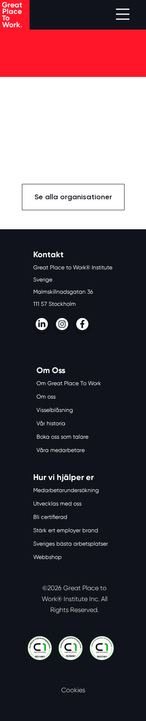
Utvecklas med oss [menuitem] (57, 503)
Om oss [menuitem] (46, 396)
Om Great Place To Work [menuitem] (68, 383)
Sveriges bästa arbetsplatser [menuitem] (70, 543)
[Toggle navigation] (123, 15)
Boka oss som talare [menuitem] (62, 436)
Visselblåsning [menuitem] (54, 410)
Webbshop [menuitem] (47, 557)
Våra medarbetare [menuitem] (60, 450)
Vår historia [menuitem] (50, 423)
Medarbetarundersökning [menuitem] (66, 490)
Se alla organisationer (73, 196)
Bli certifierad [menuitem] (50, 517)
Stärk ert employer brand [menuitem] (65, 530)
